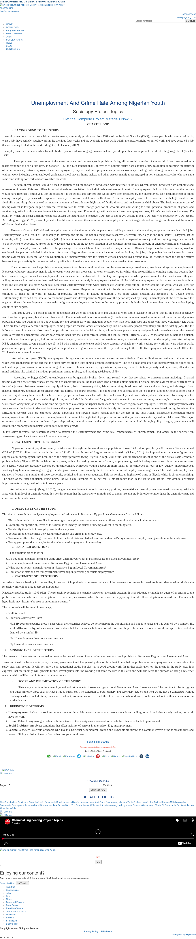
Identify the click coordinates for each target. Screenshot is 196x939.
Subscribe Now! (7, 883)
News (8, 899)
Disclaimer (11, 914)
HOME (9, 24)
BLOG (9, 45)
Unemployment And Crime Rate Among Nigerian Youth (106, 802)
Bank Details (12, 905)
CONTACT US (13, 48)
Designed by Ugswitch (184, 934)
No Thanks (22, 883)
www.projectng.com (186, 17)
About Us (10, 886)
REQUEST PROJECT (16, 30)
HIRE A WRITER (14, 33)
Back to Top (12, 923)
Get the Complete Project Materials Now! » (98, 118)
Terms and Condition (16, 911)
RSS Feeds (107, 931)
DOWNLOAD (12, 27)
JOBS (9, 36)
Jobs (8, 892)
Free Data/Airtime (14, 908)
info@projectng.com (9, 11)
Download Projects (15, 902)
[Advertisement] (98, 73)
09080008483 (6, 8)
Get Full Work (98, 741)
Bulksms (10, 917)
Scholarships (12, 889)
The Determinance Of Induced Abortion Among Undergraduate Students (107, 805)
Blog (8, 896)
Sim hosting (11, 920)
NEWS (9, 42)
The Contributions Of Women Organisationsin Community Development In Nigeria (39, 802)
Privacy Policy (90, 931)
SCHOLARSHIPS (14, 39)
